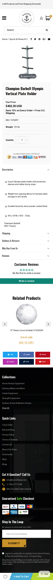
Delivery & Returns (11, 240)
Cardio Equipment (10, 393)
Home (4, 39)
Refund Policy (8, 430)
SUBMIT (14, 543)
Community (7, 454)
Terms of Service (9, 440)
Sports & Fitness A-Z (18, 39)
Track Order (7, 425)
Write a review (26, 281)
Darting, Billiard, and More (13, 388)
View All (5, 408)
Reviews (5, 255)
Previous (4, 324)
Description (7, 169)
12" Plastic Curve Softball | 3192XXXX (26, 330)
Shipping (6, 233)
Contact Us (7, 444)
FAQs (4, 459)
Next (48, 324)
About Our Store (9, 449)
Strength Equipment (11, 398)
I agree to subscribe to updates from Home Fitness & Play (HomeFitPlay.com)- (27, 554)
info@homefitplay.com (16, 480)
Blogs (4, 464)
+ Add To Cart (21, 576)
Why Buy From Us (10, 248)
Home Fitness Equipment (13, 383)
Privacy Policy (8, 435)
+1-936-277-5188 (14, 484)
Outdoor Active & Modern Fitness (16, 403)
